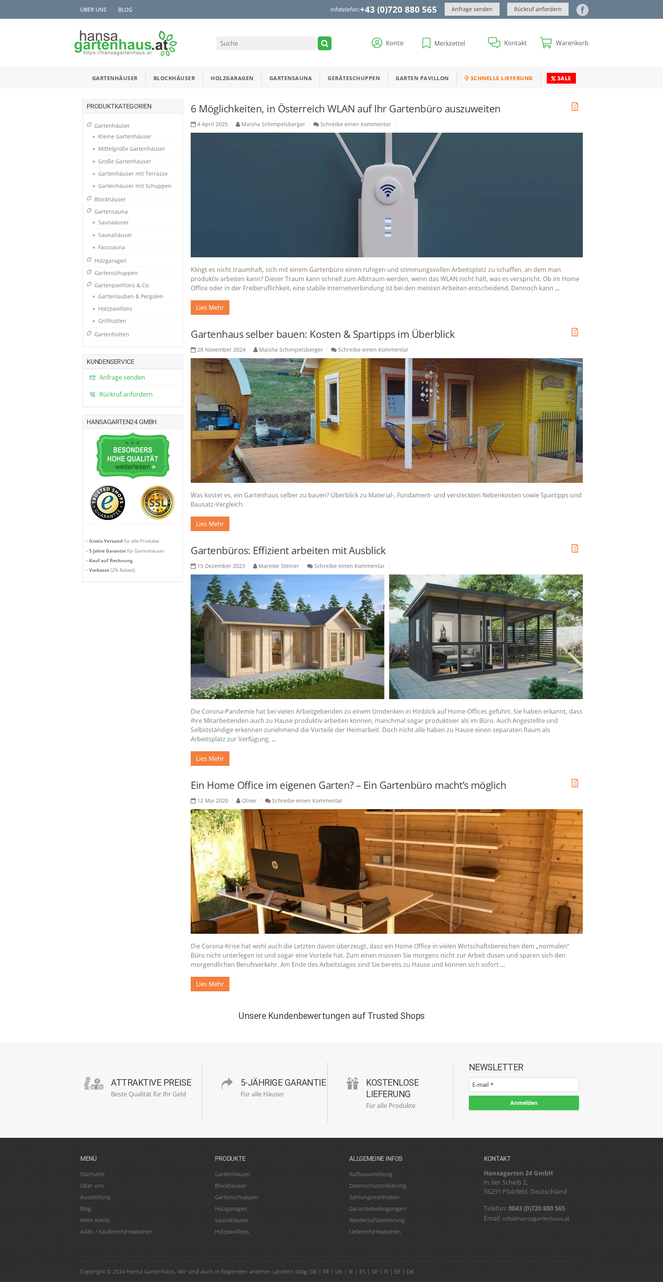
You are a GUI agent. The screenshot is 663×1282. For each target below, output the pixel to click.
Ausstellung (95, 1197)
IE (351, 1271)
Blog (125, 9)
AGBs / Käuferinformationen (116, 1231)
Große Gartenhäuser (124, 161)
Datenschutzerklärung (377, 1185)
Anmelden (524, 1102)
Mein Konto (95, 1220)
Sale (563, 78)
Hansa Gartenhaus (151, 1271)
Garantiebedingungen (377, 1208)
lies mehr (210, 307)
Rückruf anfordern (538, 9)
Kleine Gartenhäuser (125, 136)
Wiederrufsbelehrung (377, 1220)
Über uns (93, 9)
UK (339, 1271)
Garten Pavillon (422, 78)
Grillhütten (112, 320)
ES (363, 1271)
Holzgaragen (232, 78)
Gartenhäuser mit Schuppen (135, 185)
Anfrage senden (472, 9)
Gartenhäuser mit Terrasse (133, 173)
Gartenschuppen (116, 272)
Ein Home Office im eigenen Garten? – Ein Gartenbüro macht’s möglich (348, 785)
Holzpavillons (115, 308)
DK (410, 1271)
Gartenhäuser (115, 78)
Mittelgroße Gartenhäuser (131, 148)
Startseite (92, 1174)
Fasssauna (111, 247)
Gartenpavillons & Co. (122, 285)
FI (386, 1271)
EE (397, 1271)
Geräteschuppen (354, 78)
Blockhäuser (174, 78)
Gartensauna (290, 78)
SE (375, 1271)
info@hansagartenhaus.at (536, 1218)
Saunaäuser (113, 222)
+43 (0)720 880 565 (398, 9)
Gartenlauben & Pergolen (130, 296)
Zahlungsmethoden (374, 1197)
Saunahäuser (115, 235)
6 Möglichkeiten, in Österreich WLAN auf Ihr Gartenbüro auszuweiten (346, 108)
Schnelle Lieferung (501, 78)
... (557, 288)
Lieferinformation (371, 1231)
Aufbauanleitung (371, 1174)
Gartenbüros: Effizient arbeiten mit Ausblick (288, 550)
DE (313, 1271)
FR (326, 1271)
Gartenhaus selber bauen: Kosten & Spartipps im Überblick (323, 334)
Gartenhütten (111, 334)
